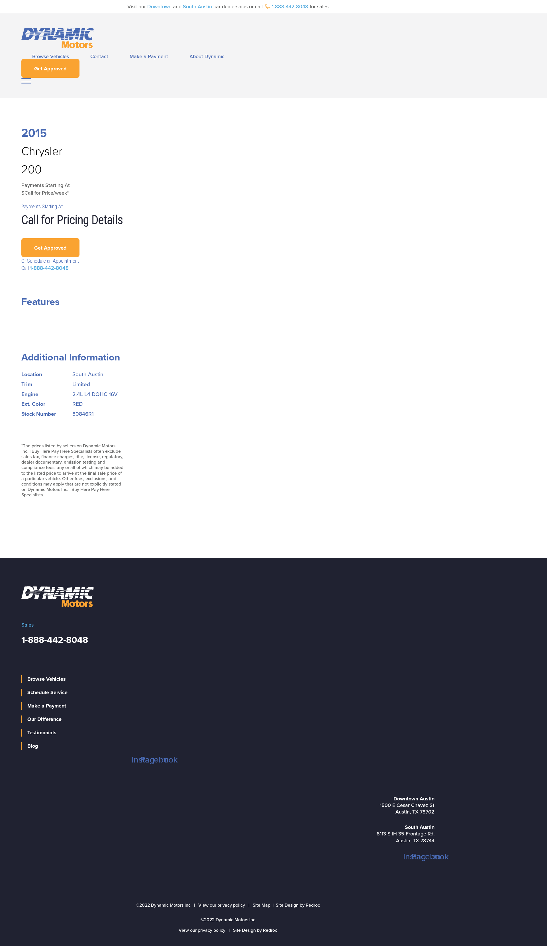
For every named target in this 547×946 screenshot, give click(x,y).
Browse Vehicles (50, 56)
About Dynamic (206, 56)
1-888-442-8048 (290, 6)
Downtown (159, 6)
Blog (32, 746)
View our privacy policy (221, 905)
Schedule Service (47, 692)
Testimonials (41, 732)
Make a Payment (149, 56)
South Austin (197, 6)
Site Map (261, 905)
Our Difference (44, 719)
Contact (99, 56)
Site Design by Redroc (298, 905)
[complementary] (530, 929)
